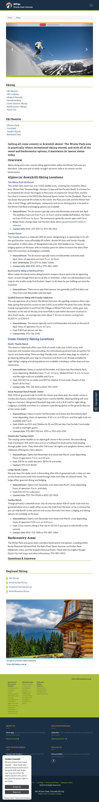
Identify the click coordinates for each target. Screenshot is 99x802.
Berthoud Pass (14, 134)
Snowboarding (14, 100)
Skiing (18, 18)
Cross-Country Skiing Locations (31, 339)
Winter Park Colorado (23, 7)
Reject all (17, 792)
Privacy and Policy (52, 782)
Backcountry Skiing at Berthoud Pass (26, 270)
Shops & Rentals (14, 97)
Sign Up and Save (58, 739)
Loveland (11, 128)
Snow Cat (11, 109)
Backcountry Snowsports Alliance (12, 684)
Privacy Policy (9, 798)
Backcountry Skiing (17, 106)
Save (43, 25)
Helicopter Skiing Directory (40, 684)
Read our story (12, 739)
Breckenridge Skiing (18, 582)
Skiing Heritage (27, 682)
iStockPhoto (56, 25)
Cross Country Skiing (17, 103)
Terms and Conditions (23, 798)
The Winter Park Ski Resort (21, 182)
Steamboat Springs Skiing (20, 587)
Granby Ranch (14, 131)
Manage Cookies (67, 782)
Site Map (40, 782)
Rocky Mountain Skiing (19, 591)
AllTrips (16, 4)
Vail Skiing (14, 578)
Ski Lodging (13, 94)
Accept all (17, 787)
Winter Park (13, 125)
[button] (12, 49)
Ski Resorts (12, 91)
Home (10, 18)
